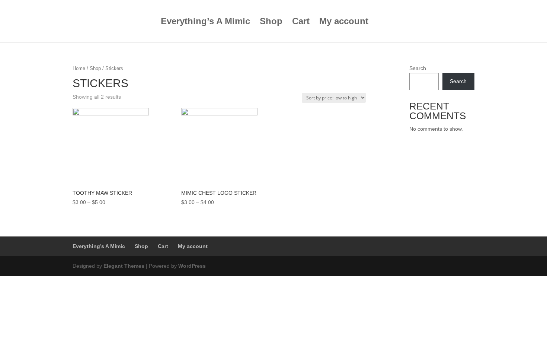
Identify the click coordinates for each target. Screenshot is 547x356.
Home (79, 68)
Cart (301, 22)
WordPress (192, 266)
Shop (271, 22)
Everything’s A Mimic (205, 22)
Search (417, 68)
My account (343, 22)
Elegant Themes (123, 266)
